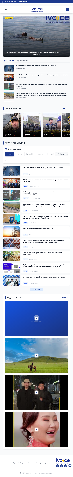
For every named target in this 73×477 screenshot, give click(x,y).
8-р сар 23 (29, 154)
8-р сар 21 (50, 154)
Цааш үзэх (36, 289)
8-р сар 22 (40, 154)
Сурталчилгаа (49, 463)
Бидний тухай (6, 463)
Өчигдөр (19, 154)
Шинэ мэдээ (10, 60)
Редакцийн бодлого (19, 463)
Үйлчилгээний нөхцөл (35, 463)
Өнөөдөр (9, 154)
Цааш (64, 108)
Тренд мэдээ (23, 60)
